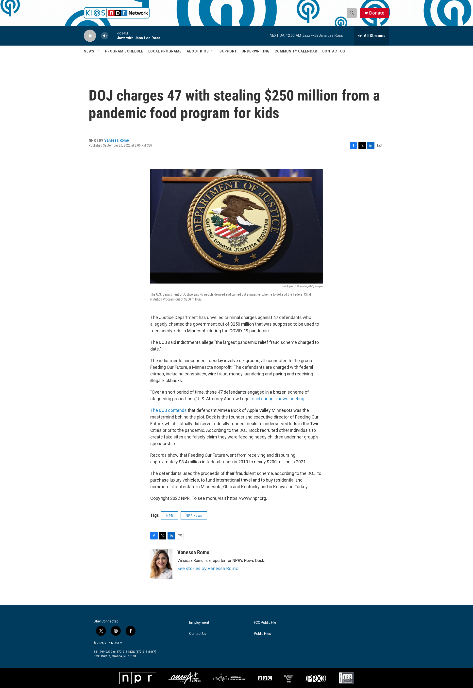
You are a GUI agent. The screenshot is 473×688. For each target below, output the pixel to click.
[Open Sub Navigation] (98, 51)
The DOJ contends (168, 410)
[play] (90, 36)
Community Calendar (296, 51)
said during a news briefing (277, 398)
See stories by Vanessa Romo (207, 568)
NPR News (194, 516)
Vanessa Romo (116, 140)
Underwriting (256, 51)
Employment (199, 622)
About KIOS (198, 51)
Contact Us (333, 51)
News (89, 51)
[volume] (105, 35)
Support (228, 51)
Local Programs (165, 51)
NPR (169, 516)
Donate (376, 13)
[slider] (112, 35)
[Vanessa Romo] (161, 564)
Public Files (262, 634)
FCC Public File (265, 622)
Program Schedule (124, 51)
